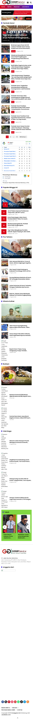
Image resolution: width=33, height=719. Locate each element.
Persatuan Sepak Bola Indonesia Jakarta (10, 153)
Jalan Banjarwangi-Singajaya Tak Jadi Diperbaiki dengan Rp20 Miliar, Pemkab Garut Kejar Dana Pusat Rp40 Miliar (21, 78)
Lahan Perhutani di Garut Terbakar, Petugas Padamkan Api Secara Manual (13, 12)
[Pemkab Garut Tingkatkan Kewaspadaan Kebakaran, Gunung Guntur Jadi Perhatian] (5, 89)
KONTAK (19, 710)
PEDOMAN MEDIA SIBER (8, 710)
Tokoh (5, 531)
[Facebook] (2, 701)
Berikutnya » (23, 137)
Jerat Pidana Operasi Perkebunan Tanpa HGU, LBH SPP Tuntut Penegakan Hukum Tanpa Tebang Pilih (19, 211)
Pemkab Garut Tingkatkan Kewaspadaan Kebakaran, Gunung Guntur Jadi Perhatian (20, 87)
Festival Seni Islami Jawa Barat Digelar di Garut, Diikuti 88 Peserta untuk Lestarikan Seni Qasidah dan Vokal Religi (20, 417)
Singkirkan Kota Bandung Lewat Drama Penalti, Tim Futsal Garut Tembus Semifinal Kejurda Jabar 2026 (19, 460)
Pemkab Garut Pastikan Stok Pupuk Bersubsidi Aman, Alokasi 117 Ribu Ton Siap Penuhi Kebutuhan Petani (21, 118)
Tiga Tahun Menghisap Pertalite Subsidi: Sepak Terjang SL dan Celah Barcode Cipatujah (19, 231)
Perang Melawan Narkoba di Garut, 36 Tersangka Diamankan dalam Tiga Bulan (20, 278)
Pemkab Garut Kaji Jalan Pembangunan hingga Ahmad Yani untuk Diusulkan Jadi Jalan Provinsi (21, 98)
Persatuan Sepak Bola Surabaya (10, 156)
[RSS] (27, 701)
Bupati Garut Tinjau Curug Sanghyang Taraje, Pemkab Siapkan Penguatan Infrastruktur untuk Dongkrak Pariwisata (19, 350)
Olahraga (13, 51)
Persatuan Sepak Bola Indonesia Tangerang (10, 170)
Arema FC (6, 168)
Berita (4, 32)
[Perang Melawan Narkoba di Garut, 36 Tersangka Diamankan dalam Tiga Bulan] (4, 279)
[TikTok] (21, 701)
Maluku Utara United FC (9, 158)
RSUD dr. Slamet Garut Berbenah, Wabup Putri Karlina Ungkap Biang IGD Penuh (20, 294)
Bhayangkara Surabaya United (10, 160)
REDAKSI (14, 708)
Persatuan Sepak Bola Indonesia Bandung (10, 151)
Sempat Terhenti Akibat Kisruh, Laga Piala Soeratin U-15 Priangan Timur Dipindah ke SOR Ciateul (20, 498)
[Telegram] (24, 701)
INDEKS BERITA (5, 708)
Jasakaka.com (6, 715)
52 (17, 137)
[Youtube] (15, 701)
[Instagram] (12, 701)
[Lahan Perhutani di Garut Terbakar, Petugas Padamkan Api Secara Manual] (4, 287)
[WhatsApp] (18, 701)
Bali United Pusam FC (9, 165)
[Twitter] (5, 701)
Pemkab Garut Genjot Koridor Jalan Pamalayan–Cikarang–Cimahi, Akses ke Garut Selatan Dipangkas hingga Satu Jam (21, 128)
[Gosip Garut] (13, 2)
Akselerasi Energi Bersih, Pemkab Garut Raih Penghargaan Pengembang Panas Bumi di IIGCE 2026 (21, 57)
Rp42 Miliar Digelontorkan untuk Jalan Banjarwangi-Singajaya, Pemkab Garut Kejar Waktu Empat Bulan (21, 68)
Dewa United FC (8, 163)
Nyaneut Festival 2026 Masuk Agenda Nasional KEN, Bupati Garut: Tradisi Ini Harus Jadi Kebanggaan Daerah (20, 395)
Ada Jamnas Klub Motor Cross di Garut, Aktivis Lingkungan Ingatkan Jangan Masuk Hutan (20, 262)
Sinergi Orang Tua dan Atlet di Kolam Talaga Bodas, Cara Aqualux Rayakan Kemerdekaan (20, 479)
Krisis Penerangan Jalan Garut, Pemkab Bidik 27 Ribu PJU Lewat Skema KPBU (17, 218)
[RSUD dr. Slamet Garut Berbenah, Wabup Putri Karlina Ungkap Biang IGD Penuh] (4, 295)
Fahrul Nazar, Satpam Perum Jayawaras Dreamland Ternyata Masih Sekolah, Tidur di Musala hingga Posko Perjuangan (9, 536)
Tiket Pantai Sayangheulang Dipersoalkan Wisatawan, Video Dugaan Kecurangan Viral (19, 326)
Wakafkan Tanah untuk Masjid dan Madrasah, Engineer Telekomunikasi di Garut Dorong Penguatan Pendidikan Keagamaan (23, 536)
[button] (31, 3)
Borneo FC (6, 149)
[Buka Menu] (28, 3)
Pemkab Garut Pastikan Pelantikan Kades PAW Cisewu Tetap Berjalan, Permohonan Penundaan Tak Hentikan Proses (21, 108)
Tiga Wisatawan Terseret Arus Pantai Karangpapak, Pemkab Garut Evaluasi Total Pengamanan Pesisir (16, 36)
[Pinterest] (9, 701)
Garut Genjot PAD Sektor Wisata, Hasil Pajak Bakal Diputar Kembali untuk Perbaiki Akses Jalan (19, 334)
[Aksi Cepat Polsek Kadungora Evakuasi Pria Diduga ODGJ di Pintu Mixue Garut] (4, 271)
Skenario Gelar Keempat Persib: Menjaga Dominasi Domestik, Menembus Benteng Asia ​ (19, 441)
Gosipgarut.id (15, 713)
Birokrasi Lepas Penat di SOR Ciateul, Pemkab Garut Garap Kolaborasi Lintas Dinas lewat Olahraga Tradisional (20, 47)
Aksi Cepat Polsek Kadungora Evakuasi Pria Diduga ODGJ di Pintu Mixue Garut (20, 270)
